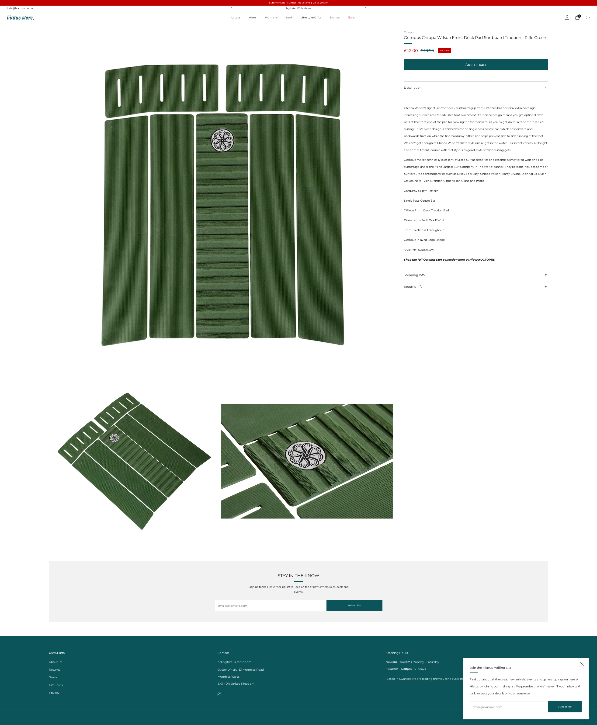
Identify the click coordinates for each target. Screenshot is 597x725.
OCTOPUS (487, 259)
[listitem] (298, 8)
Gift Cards (56, 685)
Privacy (54, 692)
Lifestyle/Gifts (311, 17)
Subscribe (565, 706)
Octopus (409, 32)
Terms (53, 677)
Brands (335, 17)
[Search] (587, 17)
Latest (235, 17)
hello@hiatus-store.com (21, 8)
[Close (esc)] (582, 664)
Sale (351, 17)
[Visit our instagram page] (219, 694)
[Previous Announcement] (231, 8)
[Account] (567, 17)
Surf (289, 17)
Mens (253, 17)
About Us (55, 662)
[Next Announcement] (365, 8)
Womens (271, 17)
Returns (54, 669)
